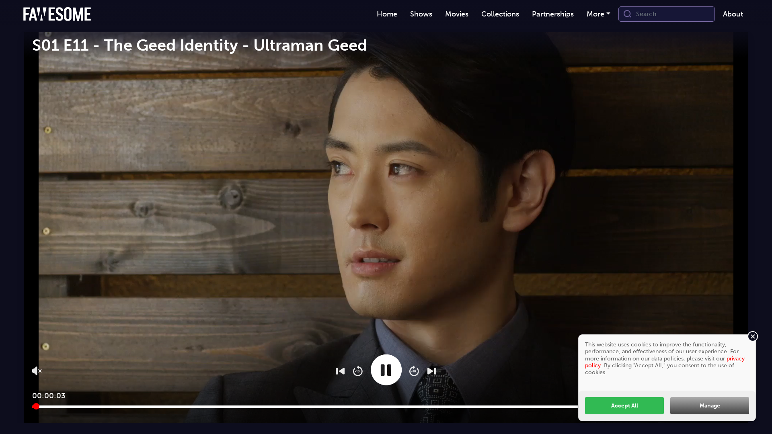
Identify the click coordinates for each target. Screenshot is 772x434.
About (733, 14)
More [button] (595, 14)
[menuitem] (387, 14)
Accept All (624, 405)
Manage (710, 405)
